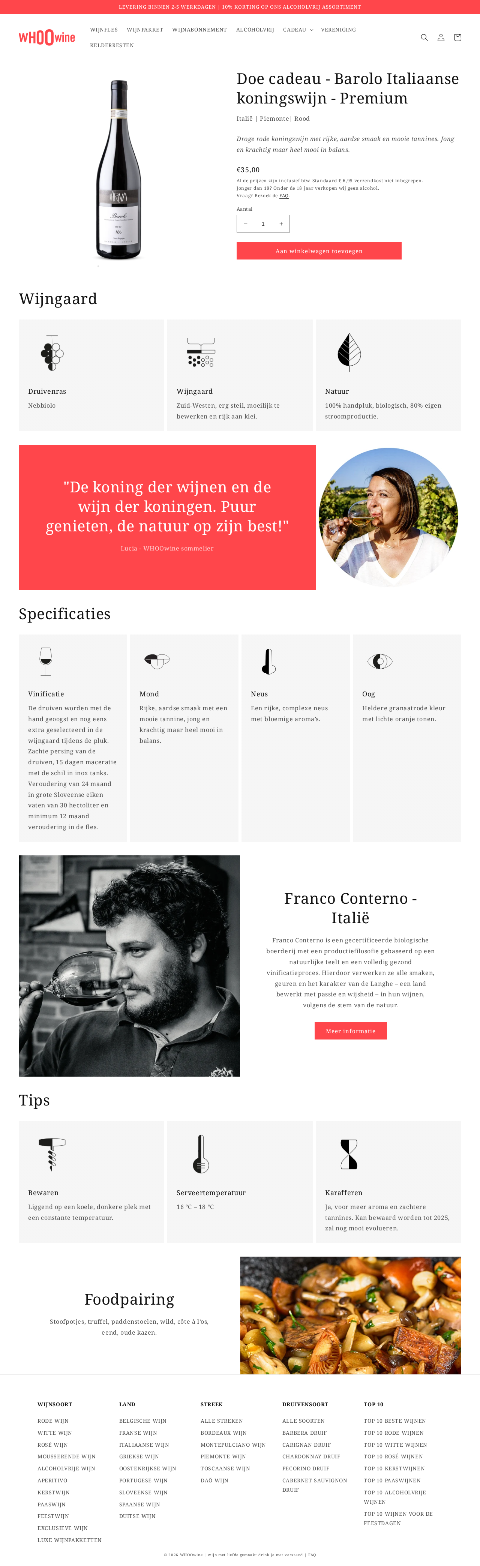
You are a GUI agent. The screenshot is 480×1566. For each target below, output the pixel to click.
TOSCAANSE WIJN (225, 1468)
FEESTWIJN (53, 1516)
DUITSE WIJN (137, 1516)
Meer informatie (351, 1031)
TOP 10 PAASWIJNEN (392, 1480)
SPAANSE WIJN (139, 1504)
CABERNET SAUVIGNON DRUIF (315, 1485)
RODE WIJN (53, 1420)
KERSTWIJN (54, 1492)
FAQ (284, 195)
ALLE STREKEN (222, 1420)
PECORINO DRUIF (305, 1468)
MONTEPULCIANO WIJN (233, 1444)
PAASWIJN (52, 1504)
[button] (297, 30)
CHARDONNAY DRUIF (311, 1456)
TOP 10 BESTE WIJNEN (395, 1420)
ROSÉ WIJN (53, 1444)
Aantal (244, 209)
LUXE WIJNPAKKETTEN (70, 1540)
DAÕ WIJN (215, 1480)
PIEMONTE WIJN (223, 1456)
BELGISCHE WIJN (143, 1420)
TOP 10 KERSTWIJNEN (394, 1468)
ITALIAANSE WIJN (144, 1444)
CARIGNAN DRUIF (306, 1444)
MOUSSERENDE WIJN (67, 1456)
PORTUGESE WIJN (143, 1480)
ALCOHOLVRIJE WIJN (66, 1468)
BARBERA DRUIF (304, 1432)
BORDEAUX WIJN (224, 1432)
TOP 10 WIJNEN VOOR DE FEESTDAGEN (398, 1518)
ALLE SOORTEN (303, 1420)
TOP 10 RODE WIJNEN (394, 1432)
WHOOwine (191, 1554)
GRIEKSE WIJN (139, 1456)
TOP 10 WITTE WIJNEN (395, 1444)
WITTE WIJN (55, 1432)
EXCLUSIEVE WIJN (63, 1528)
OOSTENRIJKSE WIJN (148, 1468)
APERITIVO (52, 1480)
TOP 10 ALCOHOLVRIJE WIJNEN (395, 1497)
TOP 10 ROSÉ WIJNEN (393, 1456)
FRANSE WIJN (138, 1432)
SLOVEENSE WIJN (143, 1492)
